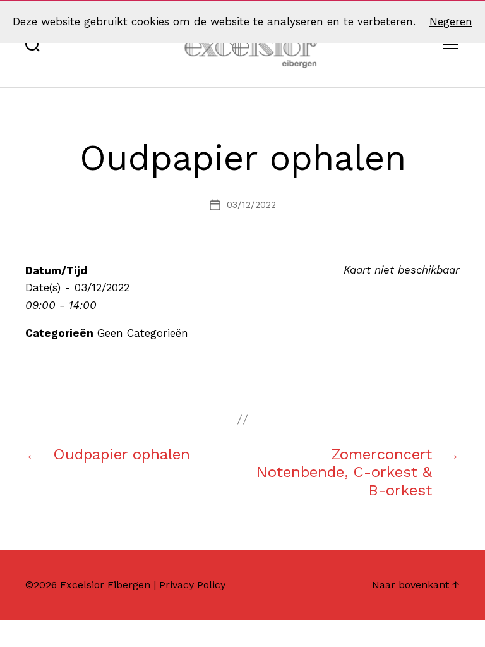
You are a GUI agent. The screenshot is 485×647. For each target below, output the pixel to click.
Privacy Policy (192, 585)
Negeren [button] (450, 21)
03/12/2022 (251, 204)
